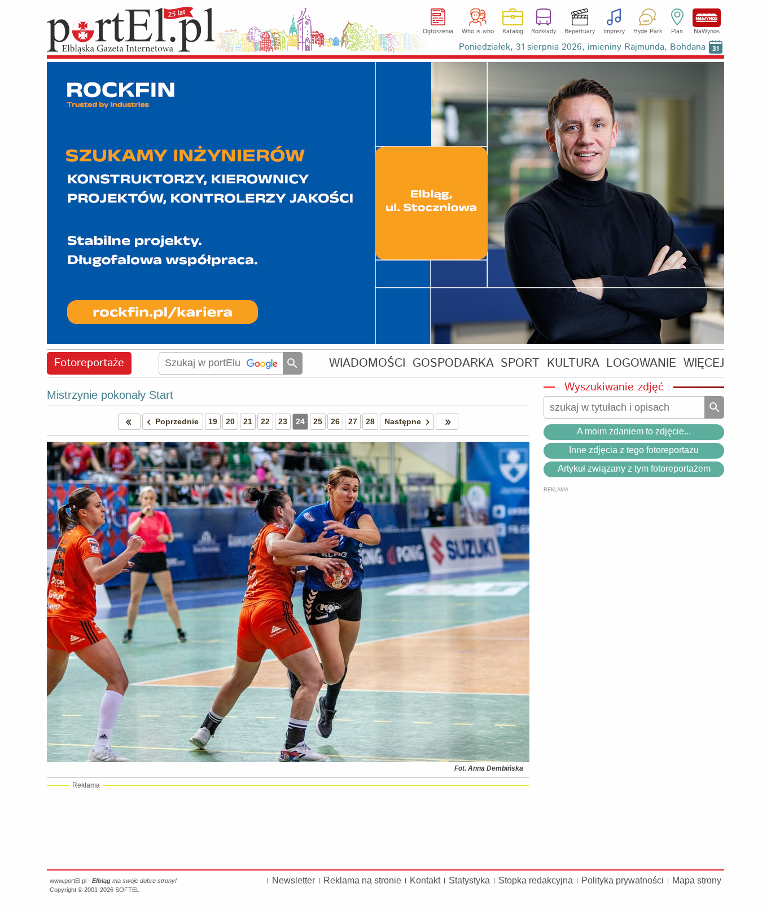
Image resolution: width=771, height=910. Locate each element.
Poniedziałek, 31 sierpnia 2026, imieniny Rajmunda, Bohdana (582, 47)
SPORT (520, 363)
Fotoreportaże (89, 363)
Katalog (512, 31)
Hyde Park (647, 31)
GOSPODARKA (453, 363)
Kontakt (425, 880)
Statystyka (469, 880)
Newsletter (293, 880)
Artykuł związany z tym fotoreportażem (634, 468)
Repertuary (579, 31)
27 (352, 421)
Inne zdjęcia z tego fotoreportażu (634, 450)
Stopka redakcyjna (535, 880)
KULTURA (573, 363)
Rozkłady (543, 31)
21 (247, 421)
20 (230, 421)
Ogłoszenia (438, 31)
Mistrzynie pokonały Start (110, 395)
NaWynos (707, 17)
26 (335, 421)
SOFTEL (127, 889)
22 (265, 421)
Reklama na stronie (362, 880)
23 (282, 421)
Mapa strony (696, 880)
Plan (677, 31)
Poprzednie (177, 421)
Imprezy (614, 31)
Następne (402, 421)
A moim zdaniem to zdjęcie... (634, 431)
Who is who (478, 31)
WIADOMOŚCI (367, 363)
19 (212, 421)
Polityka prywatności (622, 880)
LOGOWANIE (641, 363)
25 (317, 421)
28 (370, 421)
